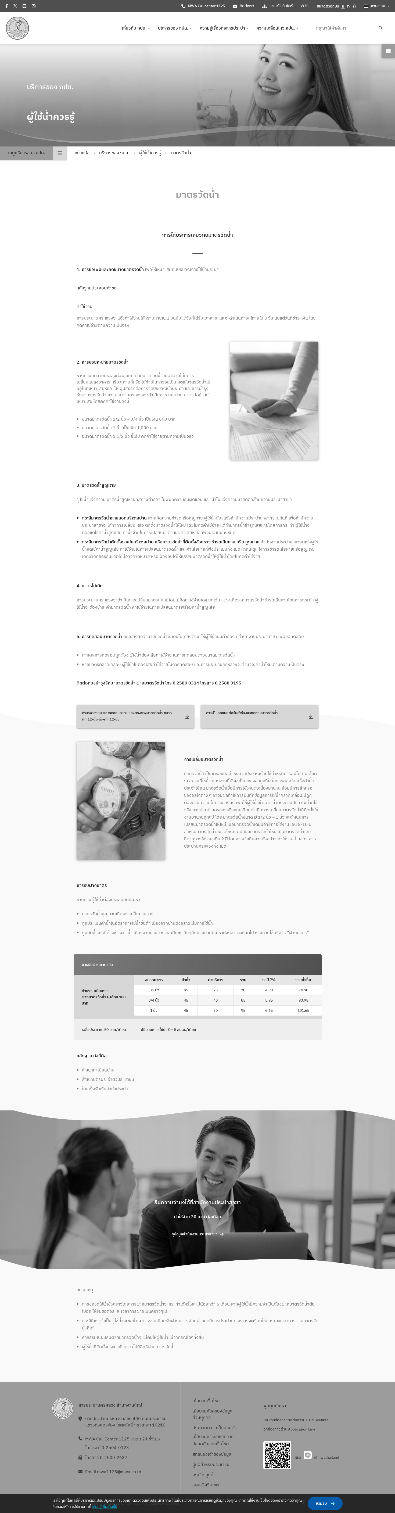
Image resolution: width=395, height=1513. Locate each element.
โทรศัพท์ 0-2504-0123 (107, 1447)
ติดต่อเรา (247, 6)
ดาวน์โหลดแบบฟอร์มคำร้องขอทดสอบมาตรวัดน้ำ (242, 713)
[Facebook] (6, 6)
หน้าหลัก (82, 153)
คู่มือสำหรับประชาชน (210, 1464)
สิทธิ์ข (197, 1454)
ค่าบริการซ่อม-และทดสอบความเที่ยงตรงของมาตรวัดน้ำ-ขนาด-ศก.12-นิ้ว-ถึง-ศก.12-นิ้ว (127, 716)
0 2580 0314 (186, 683)
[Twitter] (15, 6)
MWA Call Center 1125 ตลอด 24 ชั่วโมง (122, 1439)
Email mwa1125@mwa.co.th (113, 1472)
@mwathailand (326, 1457)
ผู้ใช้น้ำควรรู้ (150, 153)
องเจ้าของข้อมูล (217, 1454)
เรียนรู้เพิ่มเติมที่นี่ (104, 1507)
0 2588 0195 (228, 683)
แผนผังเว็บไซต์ (281, 6)
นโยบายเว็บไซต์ (206, 1401)
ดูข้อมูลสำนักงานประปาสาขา (194, 1234)
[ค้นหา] (381, 28)
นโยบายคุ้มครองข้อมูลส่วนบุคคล (212, 1414)
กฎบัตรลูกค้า (204, 1475)
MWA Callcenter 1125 (206, 6)
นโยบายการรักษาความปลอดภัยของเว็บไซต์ (213, 1440)
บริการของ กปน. (114, 153)
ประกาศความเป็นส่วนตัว (214, 1428)
